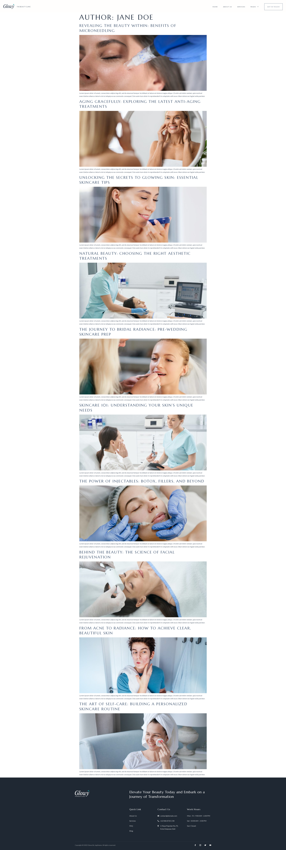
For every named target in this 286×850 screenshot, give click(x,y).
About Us (227, 7)
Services (241, 7)
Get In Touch (273, 7)
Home (215, 7)
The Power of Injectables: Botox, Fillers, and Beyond (141, 481)
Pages (253, 7)
